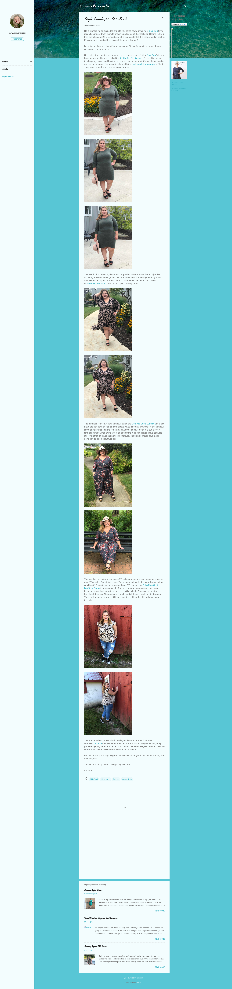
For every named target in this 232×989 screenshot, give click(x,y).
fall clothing (105, 779)
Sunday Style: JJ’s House (95, 946)
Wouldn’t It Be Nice (95, 283)
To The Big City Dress (130, 58)
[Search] (185, 6)
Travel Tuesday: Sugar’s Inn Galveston (100, 918)
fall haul (116, 779)
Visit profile (17, 39)
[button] (163, 18)
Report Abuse (8, 76)
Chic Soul (153, 31)
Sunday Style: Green (93, 890)
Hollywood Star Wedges (143, 64)
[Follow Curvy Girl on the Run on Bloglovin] (179, 25)
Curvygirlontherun (17, 33)
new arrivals (127, 779)
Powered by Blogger (135, 978)
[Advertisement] (179, 130)
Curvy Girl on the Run (97, 6)
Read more (160, 911)
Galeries (138, 982)
